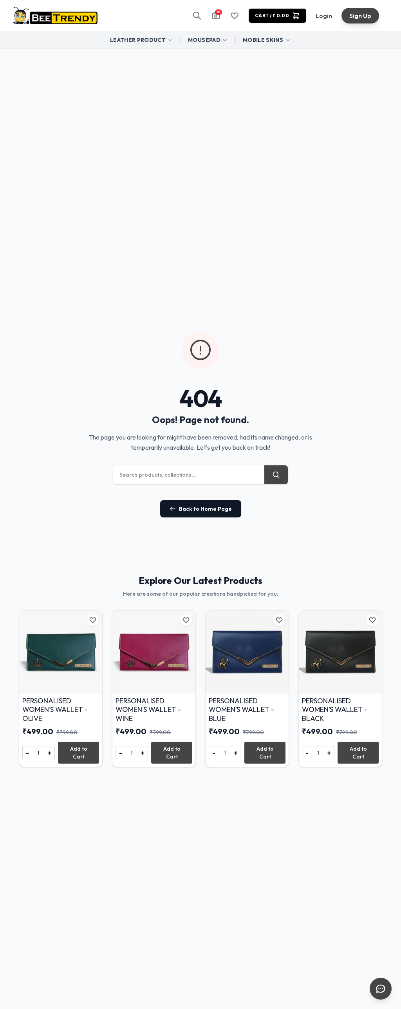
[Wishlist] (234, 15)
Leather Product (138, 39)
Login (324, 16)
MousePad (204, 39)
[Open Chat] (381, 989)
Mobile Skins (263, 39)
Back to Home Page (205, 508)
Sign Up (360, 16)
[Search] (197, 15)
